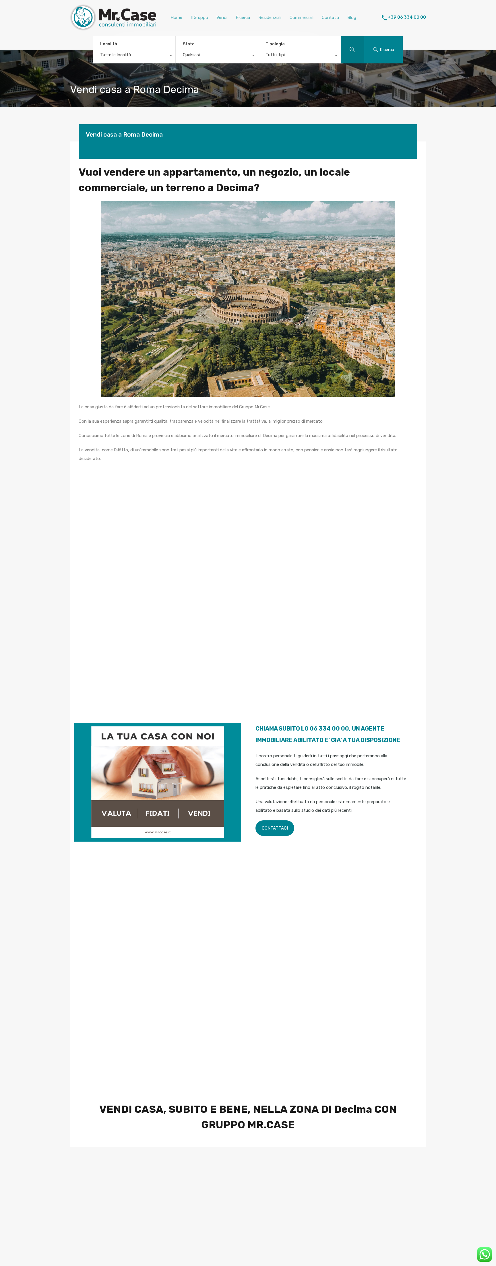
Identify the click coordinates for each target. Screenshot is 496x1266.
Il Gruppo (199, 17)
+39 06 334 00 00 (407, 17)
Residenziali (269, 17)
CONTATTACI (275, 828)
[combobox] (134, 56)
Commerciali (301, 17)
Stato (189, 44)
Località (108, 44)
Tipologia (275, 44)
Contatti (330, 17)
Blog (351, 17)
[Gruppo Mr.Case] (113, 28)
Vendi (221, 17)
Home (176, 17)
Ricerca (243, 17)
